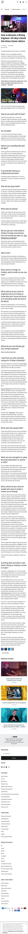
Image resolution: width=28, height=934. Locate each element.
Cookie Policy (5, 932)
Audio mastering (15, 9)
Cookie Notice (4, 791)
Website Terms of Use (13, 931)
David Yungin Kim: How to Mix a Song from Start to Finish (14, 679)
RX (1, 845)
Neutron (3, 851)
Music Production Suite (6, 866)
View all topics (4, 903)
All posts (7, 9)
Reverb (2, 898)
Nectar (2, 853)
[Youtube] (6, 767)
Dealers (2, 834)
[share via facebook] (2, 649)
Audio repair (4, 890)
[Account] (20, 2)
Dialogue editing (5, 893)
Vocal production (5, 901)
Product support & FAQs (6, 836)
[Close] (25, 923)
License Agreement (5, 796)
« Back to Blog (5, 653)
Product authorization (6, 816)
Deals (2, 831)
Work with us (4, 781)
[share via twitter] (5, 649)
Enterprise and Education (7, 789)
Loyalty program (5, 829)
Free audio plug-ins (5, 821)
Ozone (2, 848)
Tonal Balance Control (6, 863)
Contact (3, 778)
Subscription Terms (5, 801)
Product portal (4, 826)
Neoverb (3, 861)
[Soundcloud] (9, 767)
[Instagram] (4, 767)
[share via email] (12, 649)
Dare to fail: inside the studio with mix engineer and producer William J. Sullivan (14, 726)
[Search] (17, 2)
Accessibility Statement (6, 799)
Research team (4, 784)
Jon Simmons (4, 45)
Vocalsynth (3, 856)
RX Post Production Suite (7, 868)
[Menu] (26, 2)
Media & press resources (6, 786)
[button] (2, 9)
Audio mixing (10, 45)
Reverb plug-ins (4, 871)
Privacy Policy (20, 931)
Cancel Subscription (5, 804)
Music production (5, 896)
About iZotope (4, 776)
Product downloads (5, 824)
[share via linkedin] (9, 649)
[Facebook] (2, 767)
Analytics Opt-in (4, 807)
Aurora (2, 858)
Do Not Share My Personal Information (10, 794)
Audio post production (6, 888)
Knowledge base (5, 818)
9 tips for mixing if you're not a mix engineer (14, 703)
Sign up (14, 758)
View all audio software (6, 874)
